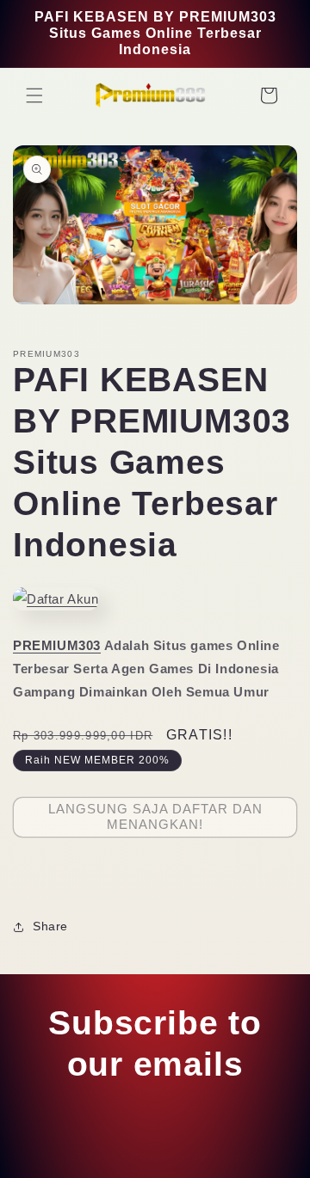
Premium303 (117, 1156)
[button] (34, 95)
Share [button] (50, 926)
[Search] (231, 95)
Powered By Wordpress (206, 1156)
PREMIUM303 (57, 645)
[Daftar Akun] (56, 599)
